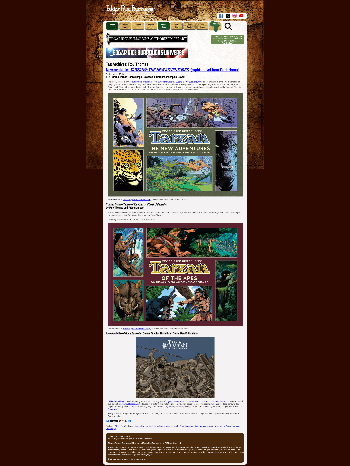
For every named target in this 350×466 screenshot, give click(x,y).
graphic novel (172, 426)
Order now (112, 409)
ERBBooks (189, 26)
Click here (112, 459)
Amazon (126, 199)
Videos (138, 25)
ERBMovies (202, 26)
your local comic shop (140, 199)
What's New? (120, 426)
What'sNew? (125, 26)
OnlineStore (163, 26)
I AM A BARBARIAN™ (117, 401)
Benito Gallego (141, 426)
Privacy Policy (124, 436)
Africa (215, 24)
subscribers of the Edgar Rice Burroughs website (153, 81)
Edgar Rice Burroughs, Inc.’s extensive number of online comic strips (195, 401)
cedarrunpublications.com (129, 404)
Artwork (151, 25)
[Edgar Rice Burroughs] (131, 15)
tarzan (209, 426)
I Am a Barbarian (186, 426)
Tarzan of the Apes (221, 426)
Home (112, 25)
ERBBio (176, 26)
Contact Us (112, 436)
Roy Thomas (200, 426)
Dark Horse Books (157, 426)
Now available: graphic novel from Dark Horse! (172, 70)
